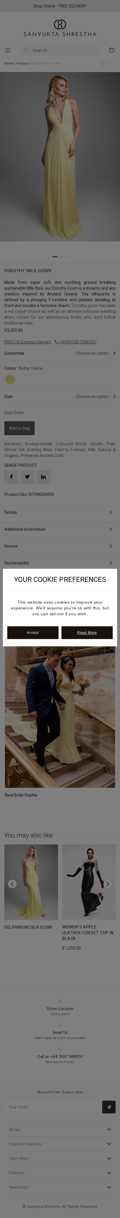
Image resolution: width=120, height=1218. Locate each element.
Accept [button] (33, 633)
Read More (87, 633)
